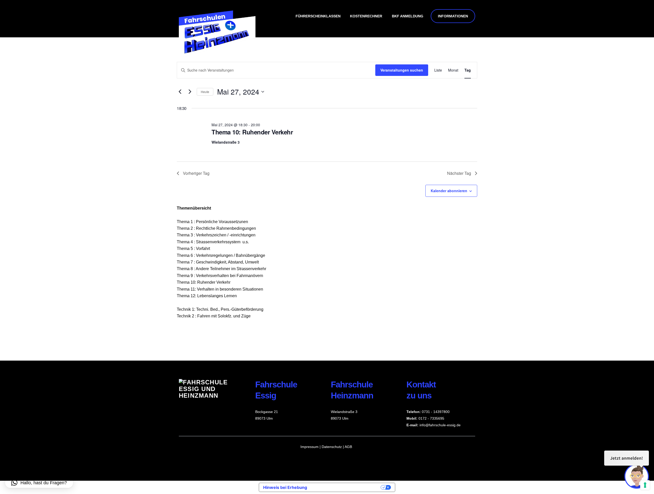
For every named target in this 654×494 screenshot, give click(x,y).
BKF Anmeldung (407, 16)
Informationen (453, 16)
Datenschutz (332, 447)
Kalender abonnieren (449, 190)
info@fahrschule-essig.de (440, 425)
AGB (348, 447)
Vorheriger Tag (196, 173)
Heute (205, 91)
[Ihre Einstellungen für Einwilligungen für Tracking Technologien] (645, 485)
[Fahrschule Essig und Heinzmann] (217, 56)
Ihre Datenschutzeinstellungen (346, 487)
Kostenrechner (366, 16)
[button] (39, 483)
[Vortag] (180, 92)
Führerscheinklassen (318, 16)
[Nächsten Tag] (190, 92)
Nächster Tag (459, 173)
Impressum (309, 447)
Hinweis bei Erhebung (285, 487)
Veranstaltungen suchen (401, 70)
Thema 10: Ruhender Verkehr (252, 132)
